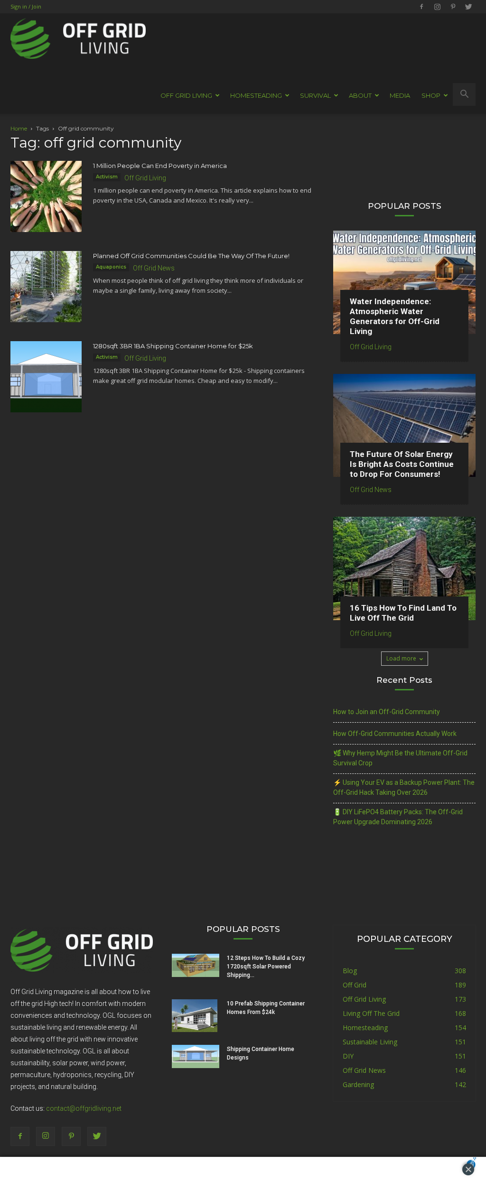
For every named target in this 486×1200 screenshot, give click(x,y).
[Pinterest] (453, 6)
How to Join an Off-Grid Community (386, 712)
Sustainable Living (370, 1041)
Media (400, 95)
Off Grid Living (145, 178)
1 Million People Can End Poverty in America (160, 165)
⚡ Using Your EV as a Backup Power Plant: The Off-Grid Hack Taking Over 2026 (404, 787)
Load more (401, 658)
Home (18, 128)
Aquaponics (111, 267)
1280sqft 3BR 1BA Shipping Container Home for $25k (173, 346)
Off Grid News (154, 268)
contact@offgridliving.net (84, 1108)
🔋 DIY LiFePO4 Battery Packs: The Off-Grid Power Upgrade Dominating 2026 (398, 817)
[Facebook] (421, 6)
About (360, 95)
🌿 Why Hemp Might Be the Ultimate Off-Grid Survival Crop (400, 758)
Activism (107, 177)
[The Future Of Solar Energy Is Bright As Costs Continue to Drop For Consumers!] (404, 425)
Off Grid (354, 984)
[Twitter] (468, 6)
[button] (464, 94)
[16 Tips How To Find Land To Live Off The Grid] (404, 568)
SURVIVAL (315, 95)
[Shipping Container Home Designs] (195, 1057)
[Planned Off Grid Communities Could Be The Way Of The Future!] (46, 286)
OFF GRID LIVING (186, 95)
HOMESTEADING (256, 95)
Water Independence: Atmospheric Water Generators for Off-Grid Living (394, 316)
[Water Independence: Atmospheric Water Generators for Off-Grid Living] (404, 282)
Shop (430, 95)
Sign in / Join (25, 6)
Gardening (358, 1084)
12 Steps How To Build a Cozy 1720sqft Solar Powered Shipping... (266, 966)
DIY (348, 1055)
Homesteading (365, 1027)
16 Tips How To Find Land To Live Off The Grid (403, 613)
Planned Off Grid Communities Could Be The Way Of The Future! (191, 256)
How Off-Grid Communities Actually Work (395, 733)
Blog (350, 970)
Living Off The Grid (371, 1013)
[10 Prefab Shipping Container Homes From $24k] (194, 1016)
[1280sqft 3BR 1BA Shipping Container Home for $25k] (46, 376)
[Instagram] (437, 6)
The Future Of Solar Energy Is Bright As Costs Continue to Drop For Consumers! (402, 464)
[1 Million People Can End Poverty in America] (46, 196)
